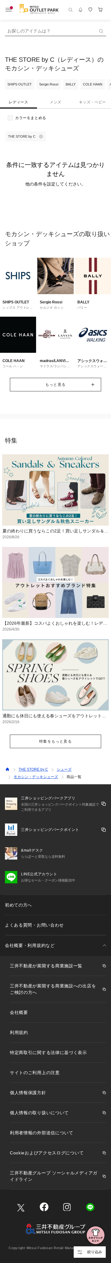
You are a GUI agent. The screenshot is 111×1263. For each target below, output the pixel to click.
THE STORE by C (33, 769)
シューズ (64, 769)
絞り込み (94, 1252)
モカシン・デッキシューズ (36, 777)
